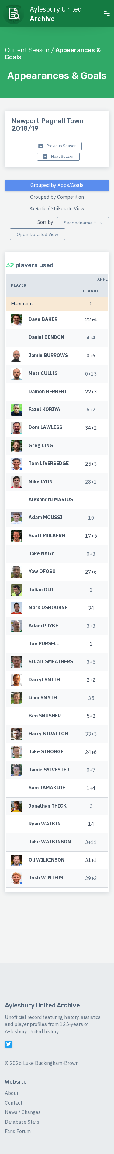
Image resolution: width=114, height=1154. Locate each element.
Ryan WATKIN (45, 824)
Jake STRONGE (46, 752)
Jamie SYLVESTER (49, 770)
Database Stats (22, 1122)
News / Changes (23, 1112)
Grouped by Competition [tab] (57, 197)
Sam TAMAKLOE (47, 788)
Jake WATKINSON (50, 842)
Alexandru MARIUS (51, 499)
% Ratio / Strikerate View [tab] (57, 208)
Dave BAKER (43, 319)
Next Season (62, 156)
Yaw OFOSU (42, 572)
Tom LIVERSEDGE (49, 463)
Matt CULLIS (43, 373)
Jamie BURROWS (48, 355)
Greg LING (41, 445)
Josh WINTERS (46, 878)
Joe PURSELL (44, 643)
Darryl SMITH (44, 680)
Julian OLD (41, 589)
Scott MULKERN (47, 535)
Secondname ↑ (80, 223)
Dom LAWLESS (45, 427)
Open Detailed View (37, 234)
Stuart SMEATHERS (51, 662)
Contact (13, 1103)
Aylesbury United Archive (42, 1005)
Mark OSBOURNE (48, 608)
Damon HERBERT (48, 391)
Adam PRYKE (43, 626)
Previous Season (61, 145)
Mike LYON (41, 481)
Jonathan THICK (48, 806)
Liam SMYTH (43, 698)
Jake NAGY (41, 553)
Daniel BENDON (46, 337)
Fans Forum (18, 1131)
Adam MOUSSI (45, 518)
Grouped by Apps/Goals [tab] (57, 185)
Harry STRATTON (48, 734)
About (11, 1093)
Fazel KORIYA (44, 409)
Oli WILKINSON (46, 860)
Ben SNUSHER (45, 716)
